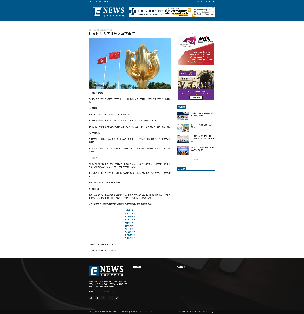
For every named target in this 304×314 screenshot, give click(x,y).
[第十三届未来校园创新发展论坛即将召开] (183, 128)
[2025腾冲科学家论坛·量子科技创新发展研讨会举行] (183, 150)
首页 (90, 30)
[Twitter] (213, 1)
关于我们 (91, 1)
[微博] (198, 1)
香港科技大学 (130, 216)
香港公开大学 (130, 232)
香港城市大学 (130, 223)
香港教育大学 (130, 235)
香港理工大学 (130, 220)
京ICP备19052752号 (145, 312)
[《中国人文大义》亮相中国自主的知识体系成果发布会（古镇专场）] (183, 139)
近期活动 (181, 107)
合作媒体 (182, 312)
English (106, 1)
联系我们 (98, 1)
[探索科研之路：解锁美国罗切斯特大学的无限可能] (183, 116)
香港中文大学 (130, 213)
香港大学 (129, 210)
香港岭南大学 (130, 226)
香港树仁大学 (130, 238)
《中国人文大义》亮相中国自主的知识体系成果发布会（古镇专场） (202, 138)
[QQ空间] (206, 1)
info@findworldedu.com (105, 291)
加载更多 (195, 159)
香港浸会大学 (130, 229)
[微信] (202, 1)
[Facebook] (209, 1)
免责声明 (190, 312)
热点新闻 (181, 169)
